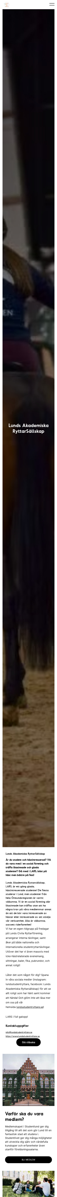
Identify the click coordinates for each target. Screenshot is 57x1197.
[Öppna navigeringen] (51, 4)
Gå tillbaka (28, 1042)
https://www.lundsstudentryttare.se (23, 1036)
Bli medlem (28, 1159)
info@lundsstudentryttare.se (19, 1032)
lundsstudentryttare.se (29, 1007)
